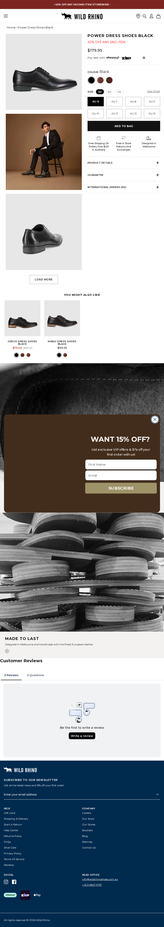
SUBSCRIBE (121, 488)
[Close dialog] (154, 419)
